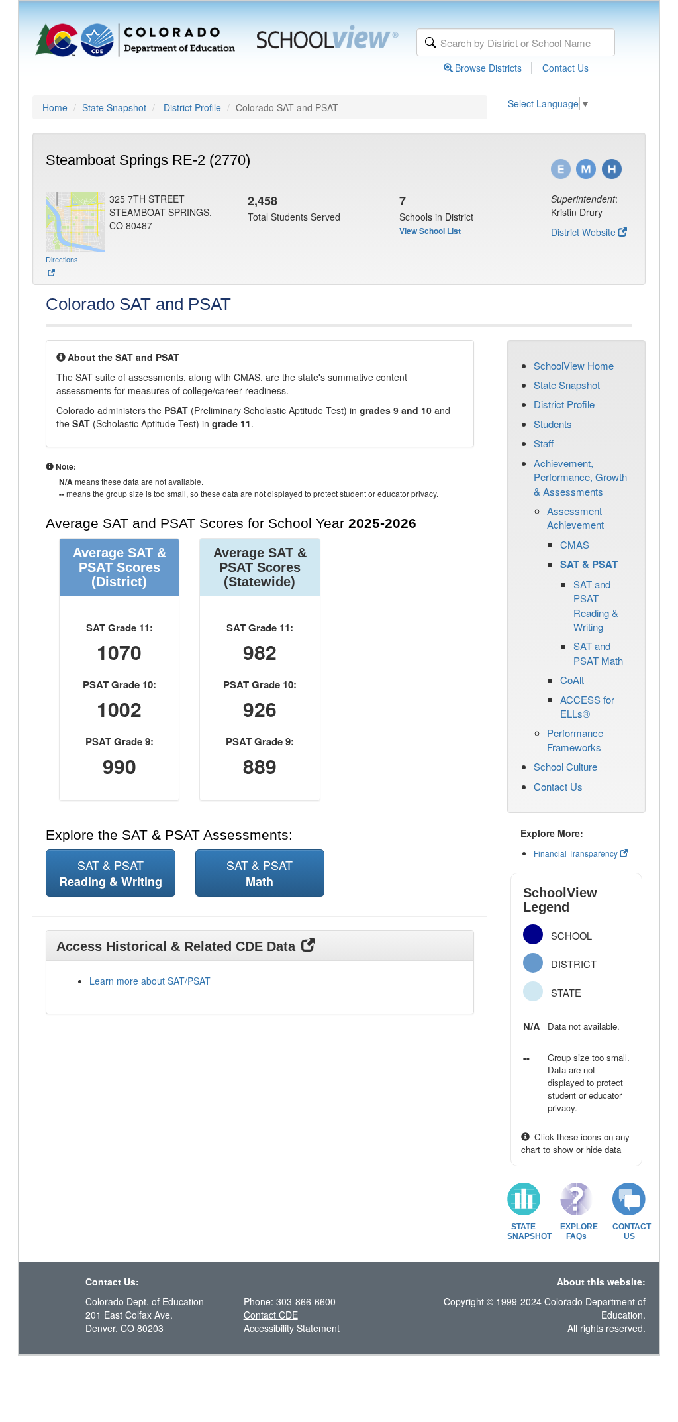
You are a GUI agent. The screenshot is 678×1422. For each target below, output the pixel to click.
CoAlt (572, 679)
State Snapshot (114, 107)
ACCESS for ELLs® (587, 706)
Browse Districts (488, 67)
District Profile (192, 107)
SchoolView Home (574, 365)
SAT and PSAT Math (598, 653)
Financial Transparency (576, 853)
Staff (544, 443)
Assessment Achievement (575, 517)
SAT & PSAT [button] (110, 873)
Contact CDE (271, 1314)
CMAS (574, 544)
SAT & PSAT (589, 564)
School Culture (565, 766)
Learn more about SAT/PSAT (150, 980)
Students (553, 424)
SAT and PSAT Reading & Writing (595, 605)
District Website (583, 232)
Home (55, 107)
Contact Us (565, 67)
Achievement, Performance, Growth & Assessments (580, 477)
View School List (430, 231)
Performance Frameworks (575, 739)
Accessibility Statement (292, 1328)
